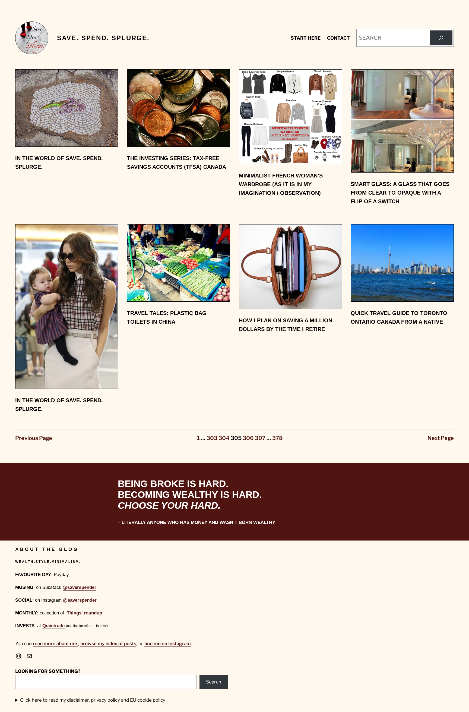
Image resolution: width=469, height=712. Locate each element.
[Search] (441, 38)
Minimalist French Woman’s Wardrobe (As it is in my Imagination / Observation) (281, 184)
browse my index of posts (108, 643)
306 (248, 438)
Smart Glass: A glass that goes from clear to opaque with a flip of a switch (400, 192)
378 (277, 438)
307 (260, 438)
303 (212, 438)
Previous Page (33, 438)
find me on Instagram (167, 643)
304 (224, 438)
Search (213, 682)
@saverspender (79, 587)
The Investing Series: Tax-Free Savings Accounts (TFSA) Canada (176, 162)
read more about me (55, 643)
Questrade (53, 625)
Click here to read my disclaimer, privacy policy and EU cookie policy (92, 700)
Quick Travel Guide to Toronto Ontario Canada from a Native (399, 317)
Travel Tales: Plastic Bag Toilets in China (167, 317)
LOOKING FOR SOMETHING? (47, 671)
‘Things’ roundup (83, 613)
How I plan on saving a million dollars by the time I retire (285, 324)
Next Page (440, 438)
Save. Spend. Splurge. (103, 38)
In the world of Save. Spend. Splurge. (59, 162)
